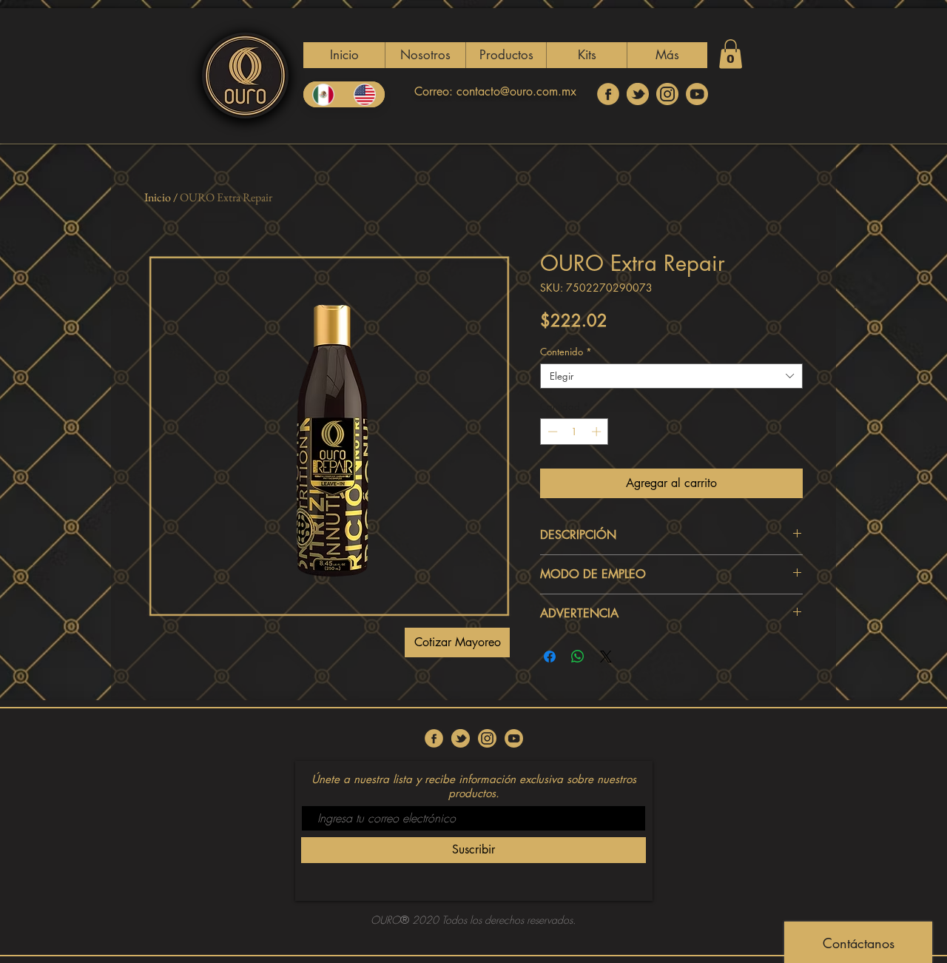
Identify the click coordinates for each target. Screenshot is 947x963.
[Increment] (598, 431)
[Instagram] (667, 94)
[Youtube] (697, 94)
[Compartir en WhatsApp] (578, 656)
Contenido (566, 352)
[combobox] (671, 376)
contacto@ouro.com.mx (516, 91)
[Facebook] (608, 94)
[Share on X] (606, 656)
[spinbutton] (574, 431)
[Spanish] (323, 94)
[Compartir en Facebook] (550, 656)
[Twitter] (638, 94)
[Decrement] (551, 431)
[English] (364, 94)
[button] (505, 55)
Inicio (157, 197)
